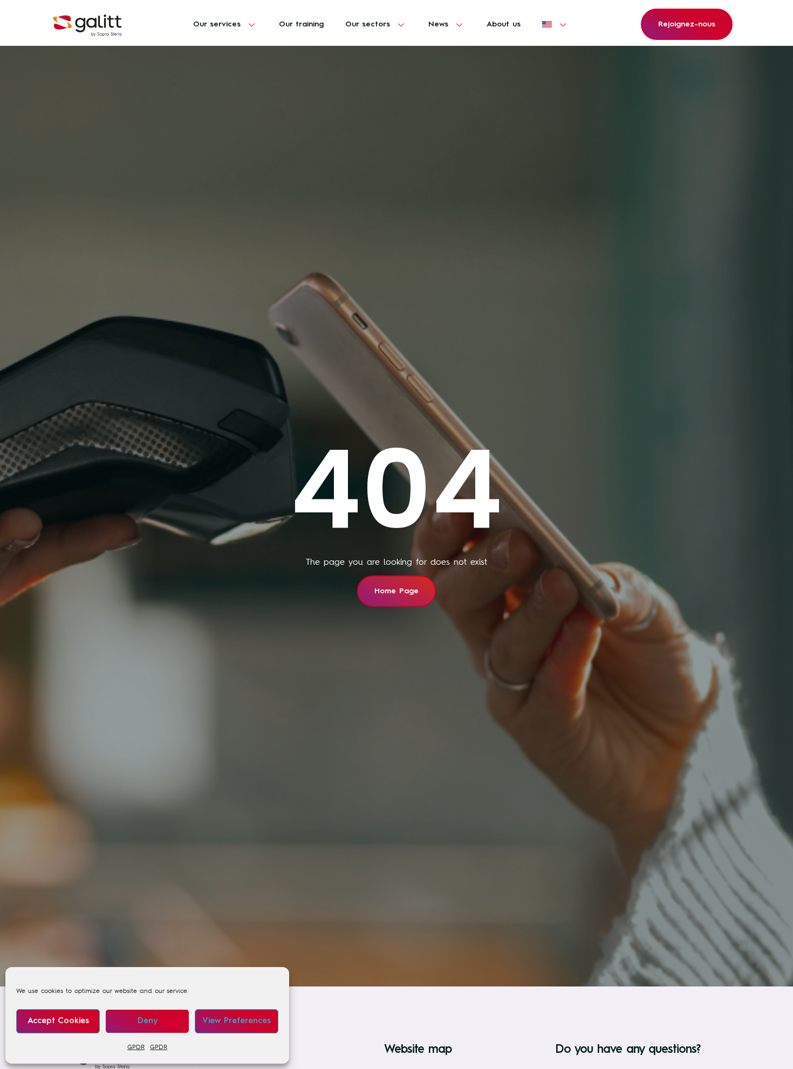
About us (504, 24)
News (438, 24)
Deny (148, 1021)
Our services (217, 24)
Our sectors (367, 24)
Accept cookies (58, 1021)
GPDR (136, 1047)
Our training (301, 24)
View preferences (236, 1021)
